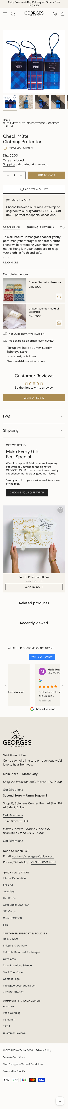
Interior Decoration (14, 878)
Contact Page (11, 978)
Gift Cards (9, 911)
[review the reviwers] (32, 680)
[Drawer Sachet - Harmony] (14, 290)
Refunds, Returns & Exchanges (21, 952)
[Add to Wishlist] (60, 509)
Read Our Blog (11, 1012)
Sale (5, 924)
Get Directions (13, 790)
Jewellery (9, 891)
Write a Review (42, 656)
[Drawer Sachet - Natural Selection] (14, 316)
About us (8, 1006)
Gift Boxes (9, 898)
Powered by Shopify (14, 1071)
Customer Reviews (14, 1033)
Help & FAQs (10, 938)
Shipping (9, 164)
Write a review (34, 397)
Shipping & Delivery (15, 945)
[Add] (59, 297)
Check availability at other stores (26, 361)
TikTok (7, 1026)
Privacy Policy (43, 1050)
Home (6, 120)
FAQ (6, 416)
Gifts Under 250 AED (16, 904)
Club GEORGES (12, 918)
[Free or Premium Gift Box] (34, 539)
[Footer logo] (17, 738)
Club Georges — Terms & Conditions (23, 1064)
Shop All (8, 884)
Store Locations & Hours (17, 965)
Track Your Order (13, 972)
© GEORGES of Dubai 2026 (18, 1050)
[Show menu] (5, 14)
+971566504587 (13, 992)
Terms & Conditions (14, 1057)
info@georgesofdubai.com (19, 985)
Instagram (9, 1019)
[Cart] (63, 14)
